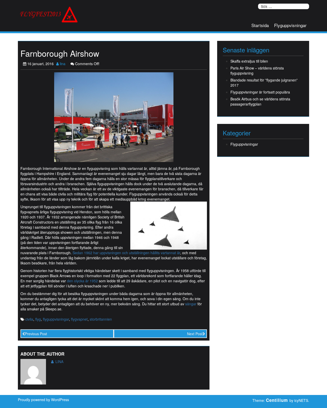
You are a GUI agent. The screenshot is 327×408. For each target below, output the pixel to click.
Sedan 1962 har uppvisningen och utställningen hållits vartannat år (126, 252)
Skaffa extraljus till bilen (249, 61)
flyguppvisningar (56, 319)
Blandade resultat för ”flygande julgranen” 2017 (264, 82)
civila (29, 319)
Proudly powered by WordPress (43, 399)
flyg (38, 319)
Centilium (277, 400)
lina (62, 63)
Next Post (195, 333)
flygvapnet (79, 319)
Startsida (260, 25)
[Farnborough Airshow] (113, 116)
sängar (190, 303)
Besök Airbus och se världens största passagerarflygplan (260, 101)
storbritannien (101, 319)
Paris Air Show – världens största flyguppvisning (257, 70)
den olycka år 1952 (82, 280)
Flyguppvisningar (290, 25)
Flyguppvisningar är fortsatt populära (260, 92)
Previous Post (36, 333)
